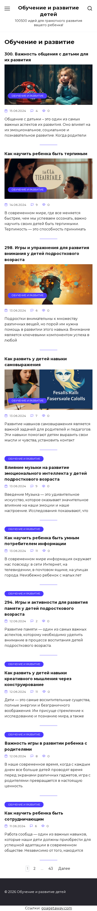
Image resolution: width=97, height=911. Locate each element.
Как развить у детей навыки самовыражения (36, 361)
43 (50, 869)
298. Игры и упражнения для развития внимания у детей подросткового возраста (47, 253)
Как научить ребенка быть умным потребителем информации (42, 540)
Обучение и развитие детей (48, 11)
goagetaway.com (56, 908)
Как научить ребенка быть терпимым (46, 153)
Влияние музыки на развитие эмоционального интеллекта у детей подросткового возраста (46, 473)
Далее (64, 869)
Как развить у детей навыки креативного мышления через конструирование (38, 678)
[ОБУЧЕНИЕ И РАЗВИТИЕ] (48, 102)
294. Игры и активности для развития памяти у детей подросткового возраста (46, 608)
